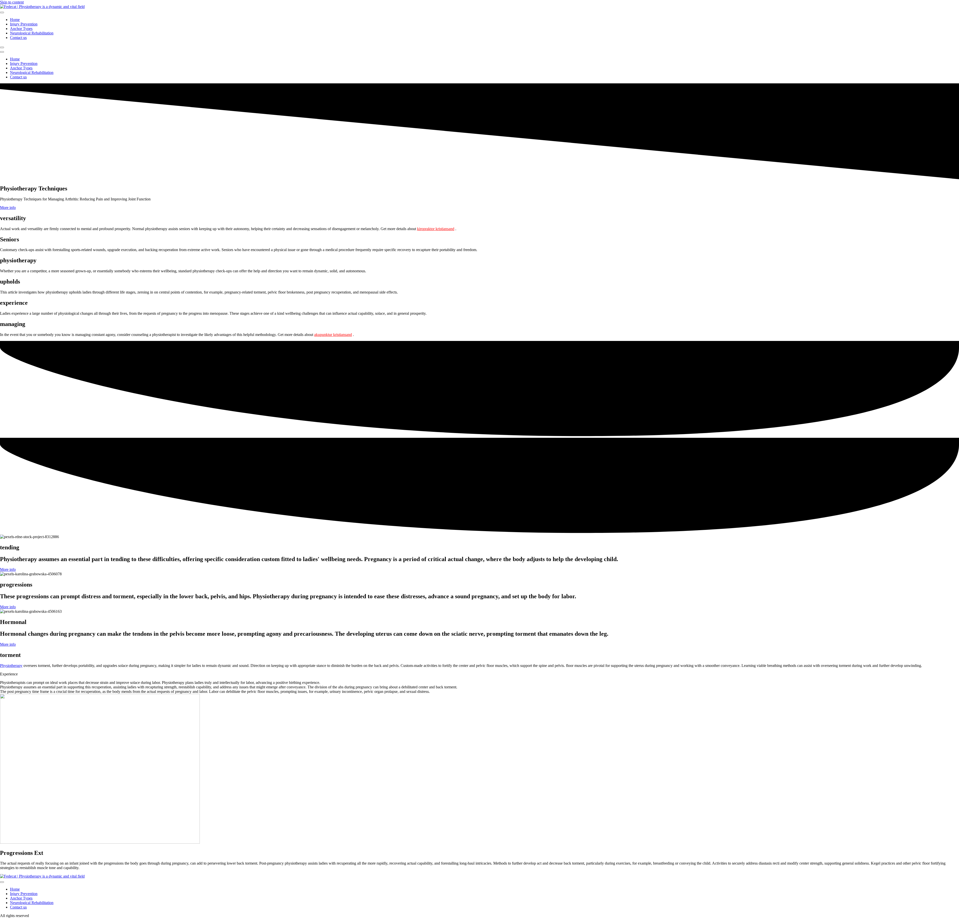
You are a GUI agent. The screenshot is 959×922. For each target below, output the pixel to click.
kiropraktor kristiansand (435, 229)
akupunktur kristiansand (333, 334)
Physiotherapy (11, 665)
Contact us (18, 37)
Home (15, 19)
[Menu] (2, 47)
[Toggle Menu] (2, 12)
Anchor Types (21, 28)
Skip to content (12, 2)
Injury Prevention (23, 24)
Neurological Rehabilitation (31, 33)
